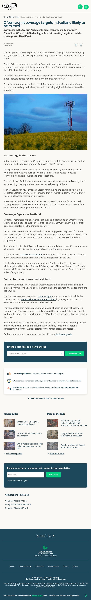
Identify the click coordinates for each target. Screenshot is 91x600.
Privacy (65, 566)
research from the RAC (31, 254)
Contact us (40, 566)
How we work (53, 566)
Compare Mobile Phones (16, 501)
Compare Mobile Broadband (18, 504)
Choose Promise (25, 566)
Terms (75, 566)
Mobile (11, 17)
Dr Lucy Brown (9, 43)
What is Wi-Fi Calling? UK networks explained (28, 422)
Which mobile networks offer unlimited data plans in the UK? (30, 446)
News (17, 17)
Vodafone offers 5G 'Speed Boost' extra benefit (73, 446)
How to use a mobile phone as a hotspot (29, 434)
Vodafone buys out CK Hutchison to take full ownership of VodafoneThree (74, 423)
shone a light (45, 296)
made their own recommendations (38, 299)
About (12, 566)
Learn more (37, 595)
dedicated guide (64, 334)
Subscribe (53, 475)
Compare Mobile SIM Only (17, 508)
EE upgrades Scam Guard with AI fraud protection (72, 434)
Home (6, 17)
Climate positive (45, 551)
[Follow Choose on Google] (76, 45)
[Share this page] (81, 45)
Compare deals (74, 353)
